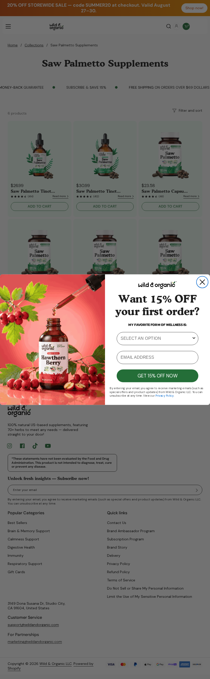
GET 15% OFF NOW (157, 376)
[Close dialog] (202, 282)
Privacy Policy (164, 395)
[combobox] (156, 338)
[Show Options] (194, 338)
